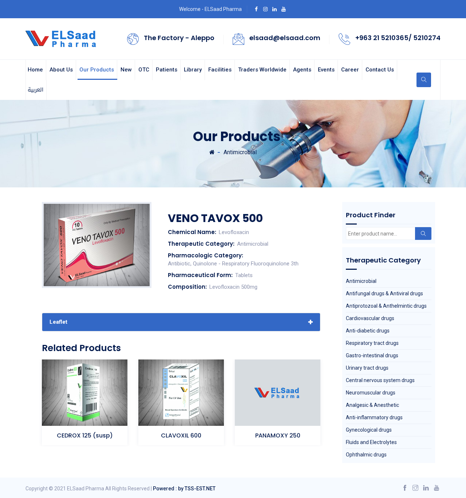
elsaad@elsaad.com (284, 37)
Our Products (96, 69)
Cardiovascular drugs (370, 318)
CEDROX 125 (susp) (85, 435)
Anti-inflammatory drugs (374, 417)
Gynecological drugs (369, 430)
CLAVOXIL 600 (181, 435)
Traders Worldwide (262, 69)
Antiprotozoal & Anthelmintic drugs (386, 306)
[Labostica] (61, 38)
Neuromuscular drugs (370, 393)
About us (61, 69)
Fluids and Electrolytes (371, 442)
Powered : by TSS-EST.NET (184, 488)
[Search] (423, 233)
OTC (143, 69)
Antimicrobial (240, 152)
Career (350, 69)
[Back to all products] (212, 152)
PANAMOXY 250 (277, 435)
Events (326, 69)
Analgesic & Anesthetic (372, 405)
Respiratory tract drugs (372, 343)
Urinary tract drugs (367, 368)
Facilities (220, 69)
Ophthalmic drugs (366, 455)
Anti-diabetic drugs (368, 331)
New (126, 69)
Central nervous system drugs (380, 380)
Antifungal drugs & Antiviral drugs (384, 293)
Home (35, 69)
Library (193, 69)
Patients (166, 69)
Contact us (380, 69)
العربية (35, 90)
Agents (302, 69)
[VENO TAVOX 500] (96, 244)
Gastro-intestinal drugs (372, 355)
